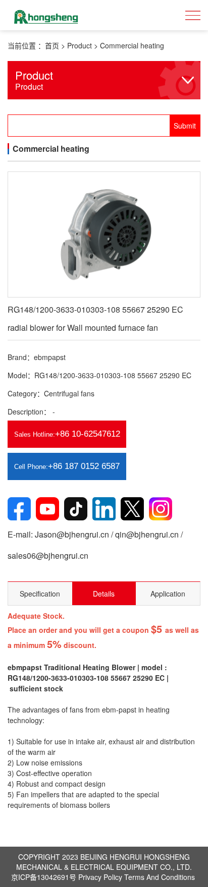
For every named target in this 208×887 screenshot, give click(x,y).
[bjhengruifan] (45, 15)
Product (79, 45)
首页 (52, 45)
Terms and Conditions (159, 877)
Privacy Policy (100, 877)
